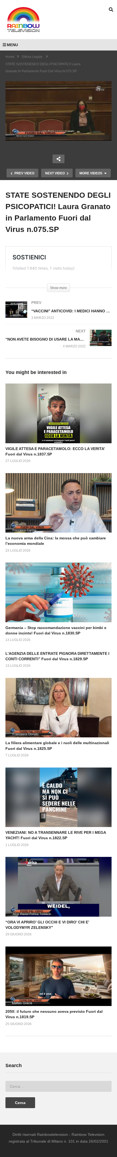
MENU (12, 45)
